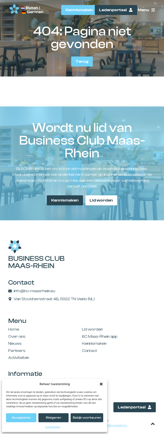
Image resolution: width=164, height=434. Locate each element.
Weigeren (53, 417)
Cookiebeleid (52, 426)
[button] (101, 384)
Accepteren (21, 417)
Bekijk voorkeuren (87, 417)
